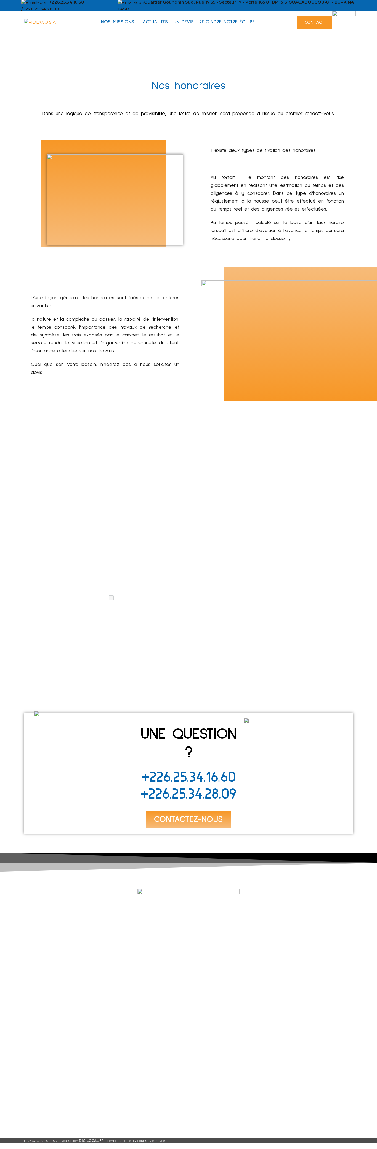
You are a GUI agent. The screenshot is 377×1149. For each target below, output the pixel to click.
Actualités (49, 1020)
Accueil (46, 1001)
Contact (47, 1048)
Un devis (48, 1029)
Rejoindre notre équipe (63, 1039)
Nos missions (52, 1011)
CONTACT (314, 22)
